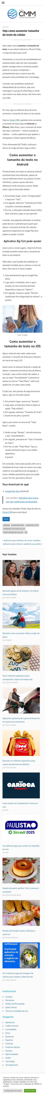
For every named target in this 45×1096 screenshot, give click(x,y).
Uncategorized (11, 1065)
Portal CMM (14, 120)
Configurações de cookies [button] (12, 1091)
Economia (9, 1036)
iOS (26, 532)
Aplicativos (10, 1022)
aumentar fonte (17, 525)
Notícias (8, 1050)
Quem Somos (11, 1007)
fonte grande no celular (13, 532)
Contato (8, 996)
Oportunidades (11, 1054)
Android (6, 525)
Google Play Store (12, 491)
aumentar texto (32, 525)
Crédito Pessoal (11, 1026)
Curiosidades (10, 1029)
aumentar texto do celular (14, 529)
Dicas (6, 519)
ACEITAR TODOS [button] (30, 1090)
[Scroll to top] (41, 1092)
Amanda (6, 27)
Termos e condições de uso (16, 1011)
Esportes (9, 1040)
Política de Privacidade (14, 1003)
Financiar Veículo (12, 1047)
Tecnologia (10, 1061)
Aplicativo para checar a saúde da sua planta (22, 544)
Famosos (9, 1043)
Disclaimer (9, 1000)
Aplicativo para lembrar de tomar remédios (22, 540)
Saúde (8, 1057)
